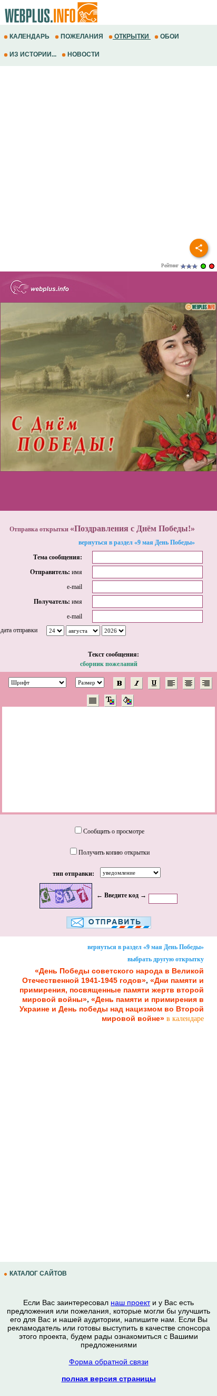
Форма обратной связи (109, 1361)
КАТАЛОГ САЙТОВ (38, 1273)
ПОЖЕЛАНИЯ (82, 36)
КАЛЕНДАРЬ (29, 36)
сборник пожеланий (108, 664)
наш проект (130, 1302)
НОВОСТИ (83, 54)
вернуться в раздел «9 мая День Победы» (136, 542)
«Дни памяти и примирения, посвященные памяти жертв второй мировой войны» (111, 990)
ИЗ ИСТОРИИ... (33, 54)
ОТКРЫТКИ (132, 36)
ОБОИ (170, 36)
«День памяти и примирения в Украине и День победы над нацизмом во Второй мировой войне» (111, 1009)
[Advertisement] (108, 156)
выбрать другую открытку (165, 959)
